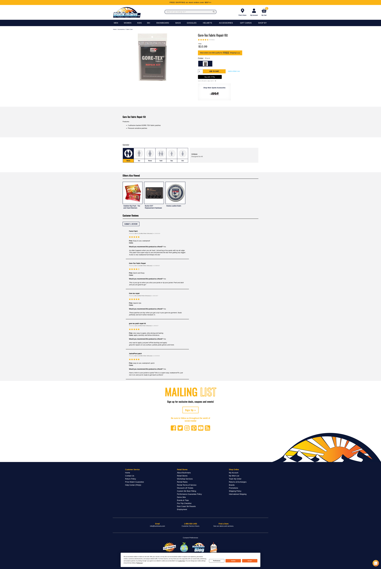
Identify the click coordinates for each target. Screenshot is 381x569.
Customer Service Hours (190, 526)
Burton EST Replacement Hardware (153, 207)
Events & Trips (183, 500)
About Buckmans (184, 473)
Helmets (207, 23)
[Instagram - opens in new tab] (187, 428)
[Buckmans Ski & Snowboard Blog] (198, 547)
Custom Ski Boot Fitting (186, 491)
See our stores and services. (223, 526)
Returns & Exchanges (237, 482)
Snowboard (162, 23)
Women (127, 23)
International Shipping (238, 494)
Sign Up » (190, 410)
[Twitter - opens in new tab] (180, 428)
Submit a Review (131, 224)
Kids (139, 23)
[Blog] (207, 428)
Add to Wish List (234, 71)
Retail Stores (182, 476)
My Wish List (234, 476)
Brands (232, 485)
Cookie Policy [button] (181, 561)
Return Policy (130, 479)
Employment (182, 509)
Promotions (233, 488)
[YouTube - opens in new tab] (200, 428)
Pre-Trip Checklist (184, 503)
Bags (178, 23)
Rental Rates (182, 482)
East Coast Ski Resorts (186, 506)
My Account (254, 15)
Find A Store (242, 15)
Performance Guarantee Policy (189, 494)
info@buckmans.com (157, 526)
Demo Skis (181, 497)
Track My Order (235, 479)
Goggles (191, 23)
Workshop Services (185, 479)
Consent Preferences (190, 538)
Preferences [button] (139, 563)
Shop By (262, 23)
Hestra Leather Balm (173, 206)
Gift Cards (246, 23)
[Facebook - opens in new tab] (173, 428)
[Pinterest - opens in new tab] (194, 428)
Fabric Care (129, 29)
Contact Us (129, 476)
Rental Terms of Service (186, 485)
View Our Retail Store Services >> (190, 2)
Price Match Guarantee (134, 482)
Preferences (216, 560)
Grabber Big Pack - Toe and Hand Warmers (131, 207)
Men (116, 23)
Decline (233, 560)
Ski (148, 23)
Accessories (226, 23)
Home (115, 29)
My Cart (264, 12)
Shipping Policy (235, 491)
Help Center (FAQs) (133, 485)
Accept (250, 560)
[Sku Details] (215, 81)
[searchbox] (213, 12)
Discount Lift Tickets (185, 488)
